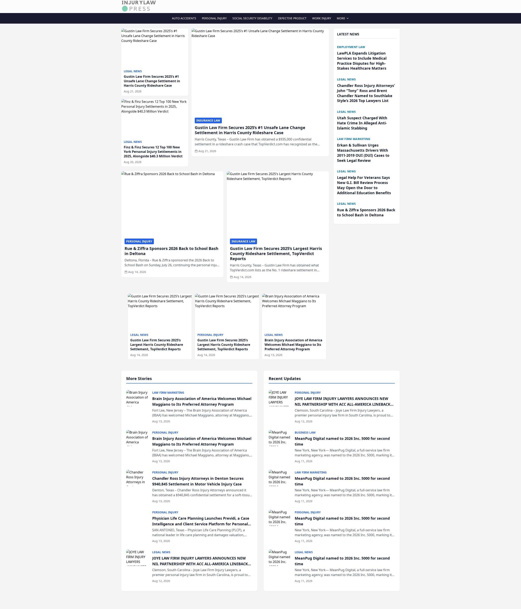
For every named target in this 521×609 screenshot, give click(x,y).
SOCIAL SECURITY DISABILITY (252, 18)
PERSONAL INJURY (214, 18)
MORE (341, 18)
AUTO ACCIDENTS (184, 18)
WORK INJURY (321, 18)
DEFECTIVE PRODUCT (292, 18)
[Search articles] (398, 6)
